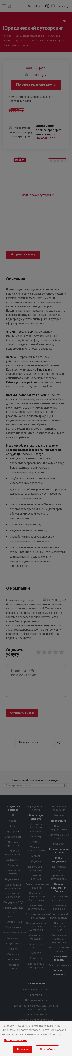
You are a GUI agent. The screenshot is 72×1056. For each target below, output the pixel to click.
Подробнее (47, 1049)
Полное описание (15, 1040)
